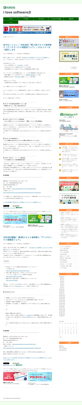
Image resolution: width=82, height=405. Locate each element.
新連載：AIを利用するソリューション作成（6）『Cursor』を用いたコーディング (69, 214)
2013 (62, 308)
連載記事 (71, 19)
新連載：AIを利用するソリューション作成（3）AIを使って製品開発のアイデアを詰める (69, 236)
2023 (62, 292)
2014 (62, 306)
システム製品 (63, 248)
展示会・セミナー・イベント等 (30, 211)
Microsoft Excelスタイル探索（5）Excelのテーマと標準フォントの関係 (70, 165)
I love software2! (17, 12)
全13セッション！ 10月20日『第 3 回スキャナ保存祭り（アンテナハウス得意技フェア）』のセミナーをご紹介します (27, 47)
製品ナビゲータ (63, 256)
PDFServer (17, 77)
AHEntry (35, 213)
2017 (62, 301)
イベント (48, 211)
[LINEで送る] (15, 206)
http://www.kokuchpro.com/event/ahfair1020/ (24, 188)
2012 (62, 309)
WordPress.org (62, 350)
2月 (62, 286)
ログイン (61, 345)
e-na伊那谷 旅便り (64, 266)
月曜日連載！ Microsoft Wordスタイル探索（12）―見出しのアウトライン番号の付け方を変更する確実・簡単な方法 (70, 149)
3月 (62, 284)
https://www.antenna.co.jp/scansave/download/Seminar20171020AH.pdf (22, 192)
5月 (62, 283)
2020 (62, 297)
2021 (62, 295)
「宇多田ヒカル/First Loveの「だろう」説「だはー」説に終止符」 (70, 155)
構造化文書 (62, 250)
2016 (62, 303)
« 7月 (60, 337)
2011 (62, 311)
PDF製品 (43, 211)
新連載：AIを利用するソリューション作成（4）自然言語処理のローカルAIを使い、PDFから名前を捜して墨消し (69, 226)
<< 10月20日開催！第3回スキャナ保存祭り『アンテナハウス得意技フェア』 (22, 202)
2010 (62, 312)
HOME (10, 19)
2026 (62, 276)
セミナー (11, 213)
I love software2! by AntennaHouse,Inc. (12, 398)
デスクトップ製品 (64, 246)
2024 (62, 290)
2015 (62, 304)
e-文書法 (11, 211)
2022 (62, 294)
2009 (62, 314)
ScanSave (20, 65)
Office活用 (41, 19)
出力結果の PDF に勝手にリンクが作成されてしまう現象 (70, 170)
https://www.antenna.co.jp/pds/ (14, 276)
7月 (62, 279)
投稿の (61, 347)
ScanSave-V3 (18, 286)
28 (71, 333)
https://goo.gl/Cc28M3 (12, 280)
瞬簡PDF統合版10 (30, 75)
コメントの (62, 348)
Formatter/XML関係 (56, 19)
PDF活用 (26, 19)
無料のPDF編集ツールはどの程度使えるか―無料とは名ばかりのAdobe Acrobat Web (69, 160)
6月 (62, 281)
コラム (10, 22)
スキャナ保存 (63, 252)
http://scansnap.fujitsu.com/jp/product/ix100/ (17, 270)
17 (59, 331)
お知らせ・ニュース (18, 211)
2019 (62, 298)
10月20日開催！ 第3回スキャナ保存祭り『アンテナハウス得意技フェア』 (27, 238)
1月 (62, 287)
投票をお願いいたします (9, 208)
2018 (62, 300)
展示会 (15, 213)
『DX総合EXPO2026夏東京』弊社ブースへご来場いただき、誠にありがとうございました (69, 231)
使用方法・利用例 (64, 258)
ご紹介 (8, 57)
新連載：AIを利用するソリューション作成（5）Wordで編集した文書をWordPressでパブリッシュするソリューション (70, 220)
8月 (62, 278)
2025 (62, 289)
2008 (62, 315)
